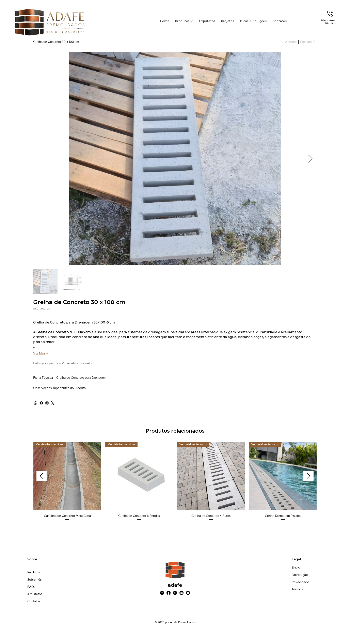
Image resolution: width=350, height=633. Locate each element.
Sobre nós (34, 579)
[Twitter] (52, 403)
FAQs (31, 586)
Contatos (33, 601)
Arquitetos (34, 594)
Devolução (300, 575)
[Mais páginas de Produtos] (192, 21)
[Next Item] (310, 159)
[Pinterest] (47, 403)
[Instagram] (162, 593)
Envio (296, 567)
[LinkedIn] (181, 593)
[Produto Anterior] (41, 476)
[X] (175, 593)
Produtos (33, 572)
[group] (175, 481)
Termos (297, 589)
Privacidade (300, 582)
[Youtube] (188, 593)
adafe (175, 585)
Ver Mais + (40, 353)
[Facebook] (41, 403)
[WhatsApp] (35, 403)
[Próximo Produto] (308, 476)
